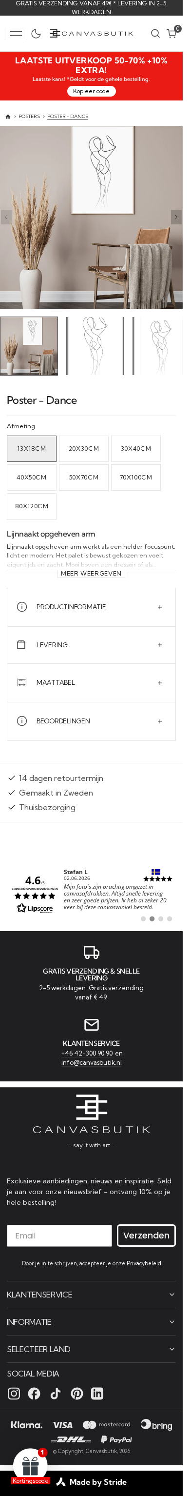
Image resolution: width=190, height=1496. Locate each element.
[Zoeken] (155, 33)
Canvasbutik (101, 1450)
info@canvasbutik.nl (91, 1061)
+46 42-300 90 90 (87, 1052)
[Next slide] (176, 217)
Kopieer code (91, 91)
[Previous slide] (6, 217)
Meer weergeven (91, 571)
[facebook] (34, 1393)
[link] (91, 892)
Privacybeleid (144, 1262)
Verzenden (146, 1235)
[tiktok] (55, 1393)
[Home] (8, 117)
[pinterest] (77, 1393)
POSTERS (29, 116)
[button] (16, 34)
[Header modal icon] (16, 34)
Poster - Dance (67, 116)
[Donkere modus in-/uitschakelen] (38, 34)
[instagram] (14, 1393)
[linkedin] (97, 1393)
